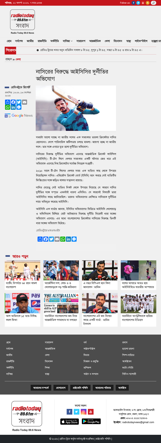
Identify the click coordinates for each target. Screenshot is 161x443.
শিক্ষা (47, 367)
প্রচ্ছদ (9, 59)
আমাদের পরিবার (103, 387)
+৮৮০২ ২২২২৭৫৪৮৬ (136, 418)
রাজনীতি (42, 41)
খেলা (107, 41)
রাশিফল (87, 367)
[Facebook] (69, 412)
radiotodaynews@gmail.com (138, 422)
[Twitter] (76, 412)
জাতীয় (30, 41)
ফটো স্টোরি (127, 367)
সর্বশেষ (19, 41)
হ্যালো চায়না (128, 348)
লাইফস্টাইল (141, 41)
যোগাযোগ (60, 387)
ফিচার (86, 355)
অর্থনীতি (54, 41)
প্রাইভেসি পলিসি (80, 387)
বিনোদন (118, 41)
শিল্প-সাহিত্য (128, 355)
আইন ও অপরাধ (91, 374)
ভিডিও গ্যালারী (129, 374)
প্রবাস (125, 342)
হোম (10, 41)
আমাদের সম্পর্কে (41, 387)
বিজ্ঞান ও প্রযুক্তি (91, 361)
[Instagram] (83, 412)
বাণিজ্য (9, 374)
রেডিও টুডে (65, 438)
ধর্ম (85, 342)
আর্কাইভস (127, 361)
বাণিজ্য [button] (67, 41)
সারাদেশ (81, 41)
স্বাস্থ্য (128, 41)
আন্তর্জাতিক (95, 41)
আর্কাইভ (122, 387)
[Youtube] (91, 412)
